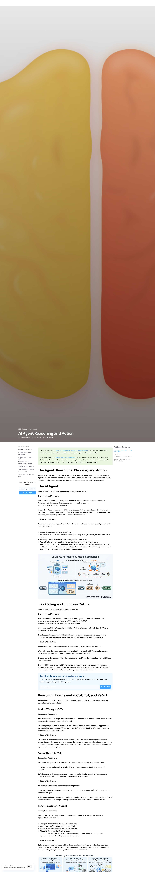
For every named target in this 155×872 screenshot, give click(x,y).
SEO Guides (22, 429)
